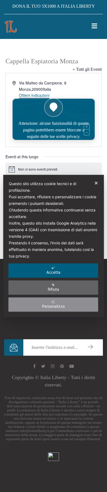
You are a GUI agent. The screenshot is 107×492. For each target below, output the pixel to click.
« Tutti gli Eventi (87, 69)
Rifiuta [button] (53, 289)
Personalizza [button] (53, 306)
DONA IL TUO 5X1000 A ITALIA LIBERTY (53, 6)
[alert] (53, 169)
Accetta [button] (53, 272)
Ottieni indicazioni (34, 95)
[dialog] (53, 246)
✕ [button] (96, 183)
